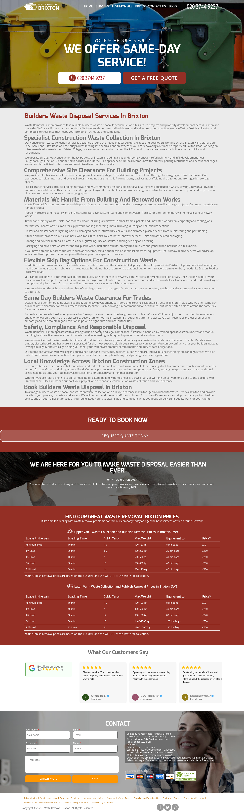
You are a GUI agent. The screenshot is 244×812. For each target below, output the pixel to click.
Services (102, 6)
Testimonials (122, 6)
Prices (140, 6)
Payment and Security (194, 798)
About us (111, 798)
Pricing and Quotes (171, 798)
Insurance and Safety (93, 798)
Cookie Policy (124, 798)
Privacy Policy (30, 798)
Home (88, 6)
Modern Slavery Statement (76, 802)
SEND (95, 779)
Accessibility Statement (102, 802)
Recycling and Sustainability (146, 798)
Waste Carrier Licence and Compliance (42, 802)
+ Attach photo (47, 778)
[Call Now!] (203, 6)
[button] (82, 679)
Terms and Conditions (70, 798)
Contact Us (157, 6)
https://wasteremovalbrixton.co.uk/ (152, 755)
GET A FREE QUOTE (154, 78)
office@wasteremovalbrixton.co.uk (154, 752)
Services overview (48, 798)
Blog (173, 6)
